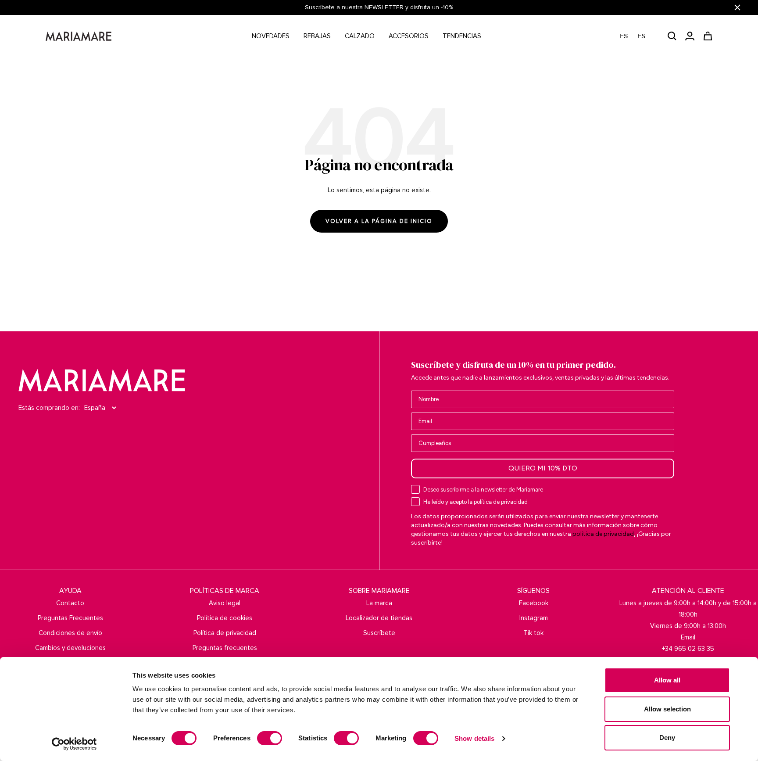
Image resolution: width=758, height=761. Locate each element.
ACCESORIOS (409, 36)
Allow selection (667, 709)
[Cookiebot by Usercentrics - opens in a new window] (74, 743)
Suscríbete (379, 633)
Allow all (667, 680)
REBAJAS (317, 36)
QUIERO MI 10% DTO (542, 468)
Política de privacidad (224, 633)
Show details (474, 738)
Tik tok (533, 633)
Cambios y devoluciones (70, 648)
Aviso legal (224, 603)
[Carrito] (707, 36)
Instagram (533, 618)
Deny (667, 737)
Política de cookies (224, 618)
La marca (379, 603)
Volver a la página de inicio (379, 221)
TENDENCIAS (462, 36)
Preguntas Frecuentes (70, 618)
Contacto (70, 603)
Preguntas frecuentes (225, 648)
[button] (637, 36)
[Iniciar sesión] (689, 36)
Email (688, 637)
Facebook (533, 603)
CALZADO (360, 36)
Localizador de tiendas (379, 618)
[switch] (269, 738)
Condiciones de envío (70, 633)
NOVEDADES (271, 36)
